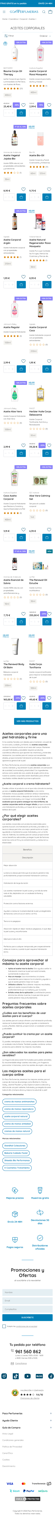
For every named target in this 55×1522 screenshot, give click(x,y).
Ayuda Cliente (10, 1420)
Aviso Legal (7, 1433)
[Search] (44, 12)
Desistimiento (8, 1466)
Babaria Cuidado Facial (16, 1153)
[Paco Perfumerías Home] (24, 12)
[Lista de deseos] (23, 105)
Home (5, 19)
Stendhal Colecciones (14, 1145)
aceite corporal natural (16, 1116)
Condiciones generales (13, 1440)
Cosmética (13, 19)
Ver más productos (27, 721)
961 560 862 (28, 1351)
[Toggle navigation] (4, 12)
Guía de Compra (11, 1427)
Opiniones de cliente (29, 1398)
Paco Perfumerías (12, 1413)
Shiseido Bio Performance (17, 1160)
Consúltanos (21, 1363)
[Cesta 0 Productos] (50, 11)
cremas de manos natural (17, 1131)
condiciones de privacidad (26, 1326)
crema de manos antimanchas (19, 1101)
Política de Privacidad (12, 1446)
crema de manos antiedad (17, 1123)
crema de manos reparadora (18, 1109)
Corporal (23, 19)
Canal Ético (7, 1453)
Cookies (6, 1459)
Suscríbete (27, 1317)
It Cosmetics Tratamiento (17, 1167)
